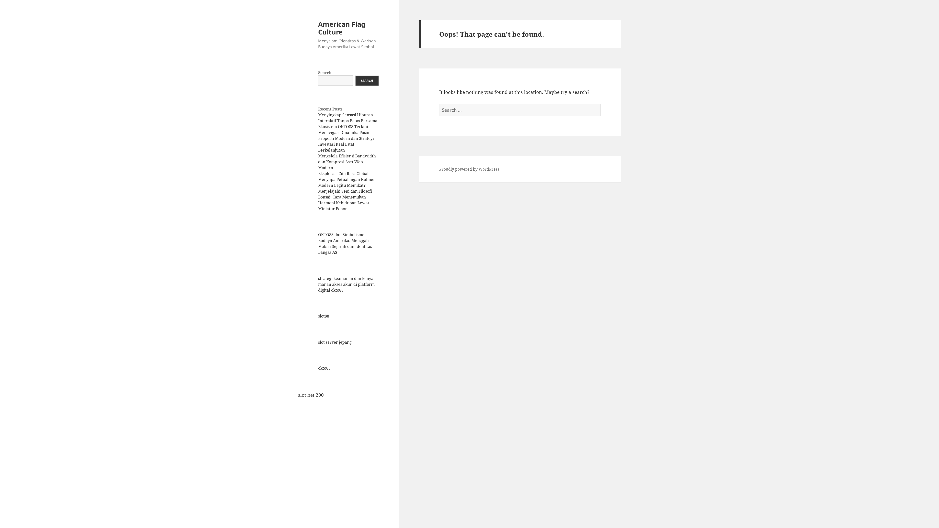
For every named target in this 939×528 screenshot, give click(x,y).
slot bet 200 (311, 395)
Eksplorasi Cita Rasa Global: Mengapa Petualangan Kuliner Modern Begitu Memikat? (346, 179)
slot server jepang (335, 342)
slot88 (323, 316)
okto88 (324, 368)
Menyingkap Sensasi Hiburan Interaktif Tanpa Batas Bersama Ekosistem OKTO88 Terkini (347, 120)
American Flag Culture (341, 28)
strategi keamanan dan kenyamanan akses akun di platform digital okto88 (346, 284)
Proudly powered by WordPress (469, 169)
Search (325, 72)
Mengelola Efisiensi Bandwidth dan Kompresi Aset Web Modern (347, 161)
